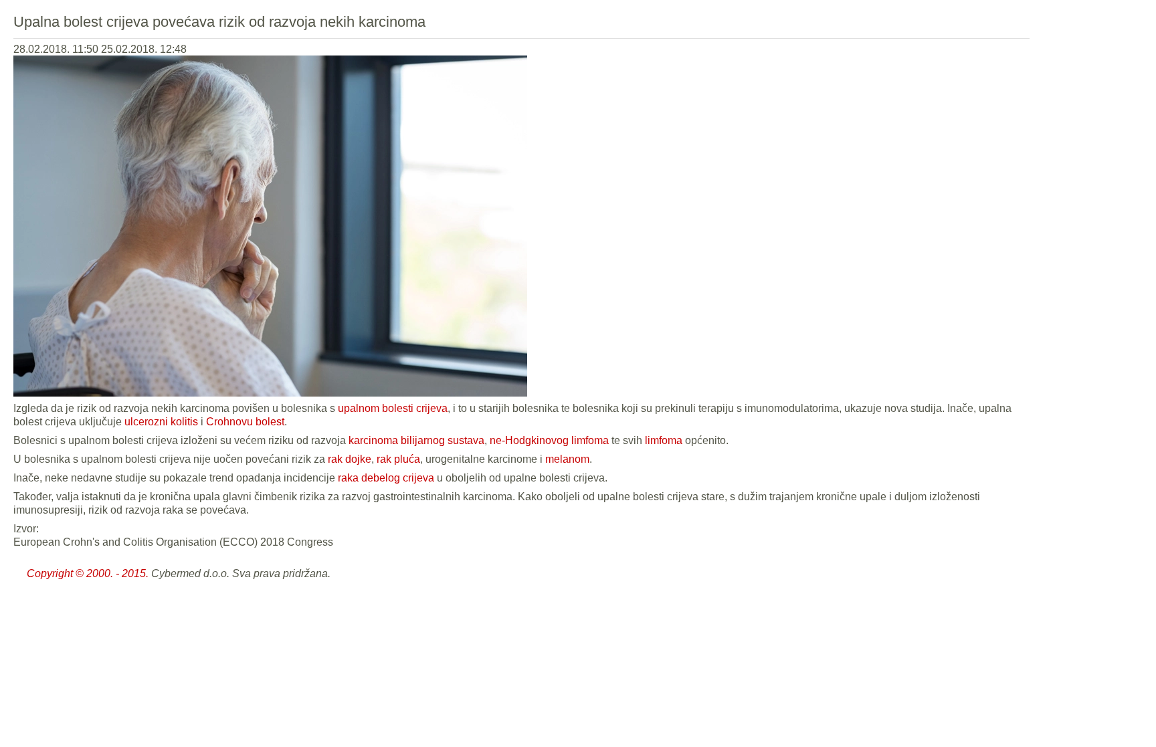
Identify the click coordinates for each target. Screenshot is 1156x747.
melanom (567, 459)
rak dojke (349, 459)
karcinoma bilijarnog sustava (416, 440)
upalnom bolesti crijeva (393, 408)
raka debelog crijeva (386, 478)
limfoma (663, 440)
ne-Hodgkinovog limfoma (549, 440)
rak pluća (398, 459)
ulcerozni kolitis (161, 421)
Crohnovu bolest (245, 421)
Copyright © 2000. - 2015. (88, 573)
